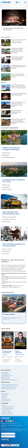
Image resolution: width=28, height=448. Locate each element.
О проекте (4, 405)
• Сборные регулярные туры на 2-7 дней (9, 385)
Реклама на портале (6, 411)
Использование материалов (8, 408)
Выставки (5, 354)
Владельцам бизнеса (6, 409)
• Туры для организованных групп (8, 387)
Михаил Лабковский (18, 351)
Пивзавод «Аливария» (9, 314)
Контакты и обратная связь (8, 413)
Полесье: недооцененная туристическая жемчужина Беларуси (18, 75)
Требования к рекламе (7, 412)
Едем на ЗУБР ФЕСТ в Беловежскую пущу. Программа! (16, 112)
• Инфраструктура (5, 373)
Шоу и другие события (20, 354)
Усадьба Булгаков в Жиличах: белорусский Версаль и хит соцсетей (18, 67)
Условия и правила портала (8, 406)
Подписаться (5, 439)
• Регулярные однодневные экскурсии (9, 384)
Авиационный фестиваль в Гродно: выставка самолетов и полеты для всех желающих (18, 86)
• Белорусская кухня (5, 378)
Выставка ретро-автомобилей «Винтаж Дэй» (7, 352)
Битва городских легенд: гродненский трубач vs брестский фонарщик (17, 58)
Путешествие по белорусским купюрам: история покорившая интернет (18, 41)
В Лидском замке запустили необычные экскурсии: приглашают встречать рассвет (18, 104)
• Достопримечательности (6, 375)
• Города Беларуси (5, 372)
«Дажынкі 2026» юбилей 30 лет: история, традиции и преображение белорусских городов (18, 121)
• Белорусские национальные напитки (9, 379)
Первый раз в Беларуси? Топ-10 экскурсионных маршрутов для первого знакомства (17, 50)
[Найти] (25, 6)
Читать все (13, 37)
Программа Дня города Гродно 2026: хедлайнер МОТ (13, 28)
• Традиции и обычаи (5, 376)
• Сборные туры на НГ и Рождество (8, 388)
